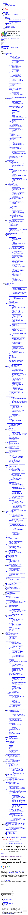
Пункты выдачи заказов (12, 14)
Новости (5, 902)
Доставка (5, 13)
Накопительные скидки (15, 21)
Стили (7, 6)
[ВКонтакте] (1, 867)
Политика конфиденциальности (11, 905)
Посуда (17, 839)
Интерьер (22, 839)
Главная (5, 1)
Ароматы (17, 841)
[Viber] (5, 867)
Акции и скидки (7, 899)
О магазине (6, 17)
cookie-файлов (11, 913)
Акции (8, 18)
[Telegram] (9, 867)
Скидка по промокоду (14, 22)
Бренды (5, 10)
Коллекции (9, 4)
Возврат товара (10, 26)
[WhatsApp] (7, 867)
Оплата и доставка (8, 903)
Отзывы (5, 28)
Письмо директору (11, 27)
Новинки (5, 9)
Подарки (5, 12)
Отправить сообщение (6, 894)
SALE (4, 8)
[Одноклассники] (3, 867)
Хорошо (25, 911)
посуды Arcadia (20, 871)
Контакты (5, 15)
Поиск (2, 39)
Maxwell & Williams (13, 872)
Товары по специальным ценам (17, 19)
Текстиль (11, 841)
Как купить (9, 24)
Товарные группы (10, 5)
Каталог (5, 3)
